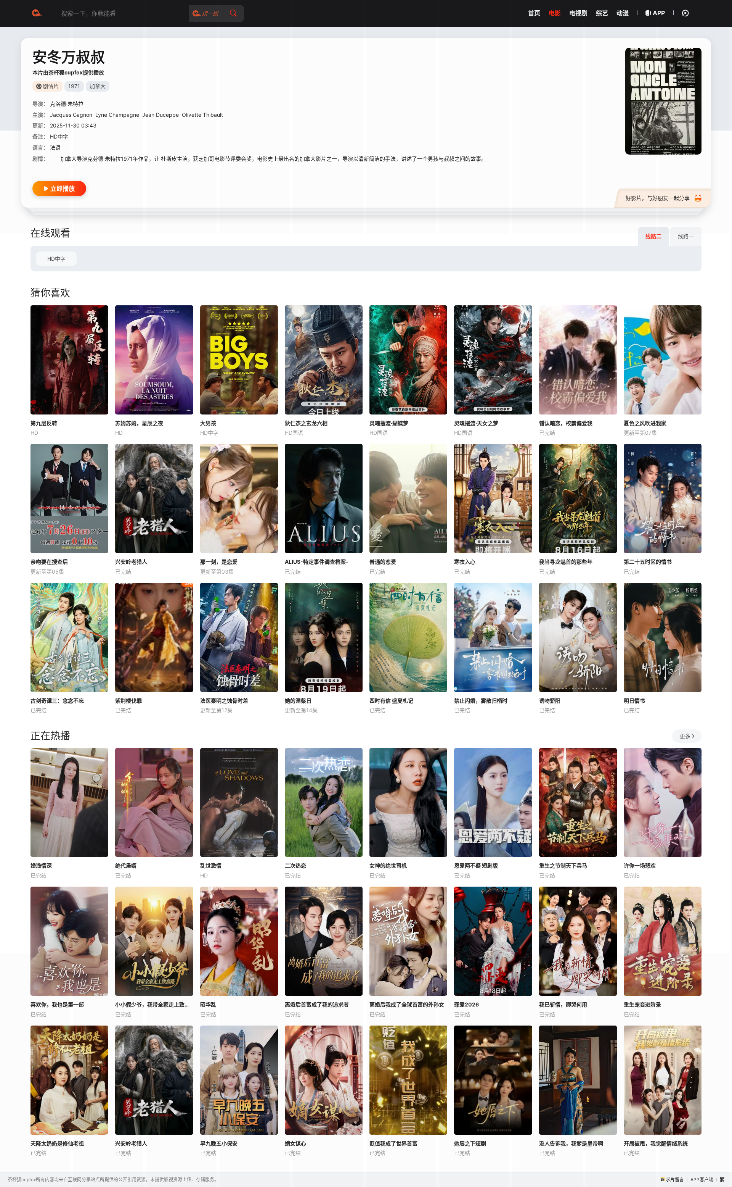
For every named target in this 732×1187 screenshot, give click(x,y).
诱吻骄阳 (549, 700)
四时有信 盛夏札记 (391, 700)
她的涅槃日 (298, 700)
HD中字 (56, 258)
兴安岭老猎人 (131, 561)
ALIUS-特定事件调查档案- (316, 561)
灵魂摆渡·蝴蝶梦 (388, 423)
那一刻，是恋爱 (219, 561)
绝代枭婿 (125, 865)
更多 (685, 736)
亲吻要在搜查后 (49, 561)
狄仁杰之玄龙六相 (306, 423)
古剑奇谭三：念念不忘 (57, 700)
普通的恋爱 (382, 561)
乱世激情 (211, 865)
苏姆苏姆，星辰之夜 (139, 423)
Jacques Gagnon (71, 114)
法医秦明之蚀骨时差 (224, 700)
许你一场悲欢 (640, 865)
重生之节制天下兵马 (563, 865)
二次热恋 (295, 865)
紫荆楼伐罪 (128, 700)
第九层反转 (43, 423)
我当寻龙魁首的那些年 (565, 561)
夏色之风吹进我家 (645, 423)
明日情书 (634, 700)
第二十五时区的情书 (648, 561)
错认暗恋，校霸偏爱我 (565, 423)
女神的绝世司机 (388, 865)
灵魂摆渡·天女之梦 (476, 423)
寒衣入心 (464, 561)
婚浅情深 (41, 865)
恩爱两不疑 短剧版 (476, 865)
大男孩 (208, 423)
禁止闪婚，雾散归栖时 (480, 700)
